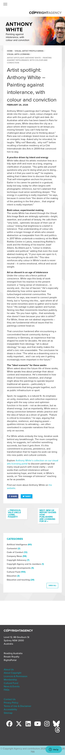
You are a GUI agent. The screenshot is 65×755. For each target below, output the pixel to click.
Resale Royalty (11, 656)
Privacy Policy (11, 702)
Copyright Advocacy (16, 560)
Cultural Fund (13, 572)
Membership (10, 679)
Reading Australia (13, 653)
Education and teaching (18, 580)
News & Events (12, 686)
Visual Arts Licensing (18, 54)
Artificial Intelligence (17, 544)
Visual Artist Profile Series (29, 51)
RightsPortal (10, 660)
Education (11, 576)
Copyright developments (19, 568)
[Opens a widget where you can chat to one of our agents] (53, 749)
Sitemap (8, 712)
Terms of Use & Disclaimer (17, 706)
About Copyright (12, 672)
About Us (9, 669)
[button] (5, 5)
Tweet (28, 496)
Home (10, 51)
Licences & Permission (15, 676)
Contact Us (9, 699)
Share (14, 496)
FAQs (6, 689)
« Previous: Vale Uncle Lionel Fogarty (14, 513)
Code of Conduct (15, 552)
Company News (14, 556)
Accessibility (10, 709)
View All (52, 585)
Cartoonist (12, 548)
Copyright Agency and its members (24, 564)
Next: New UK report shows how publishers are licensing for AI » (47, 516)
